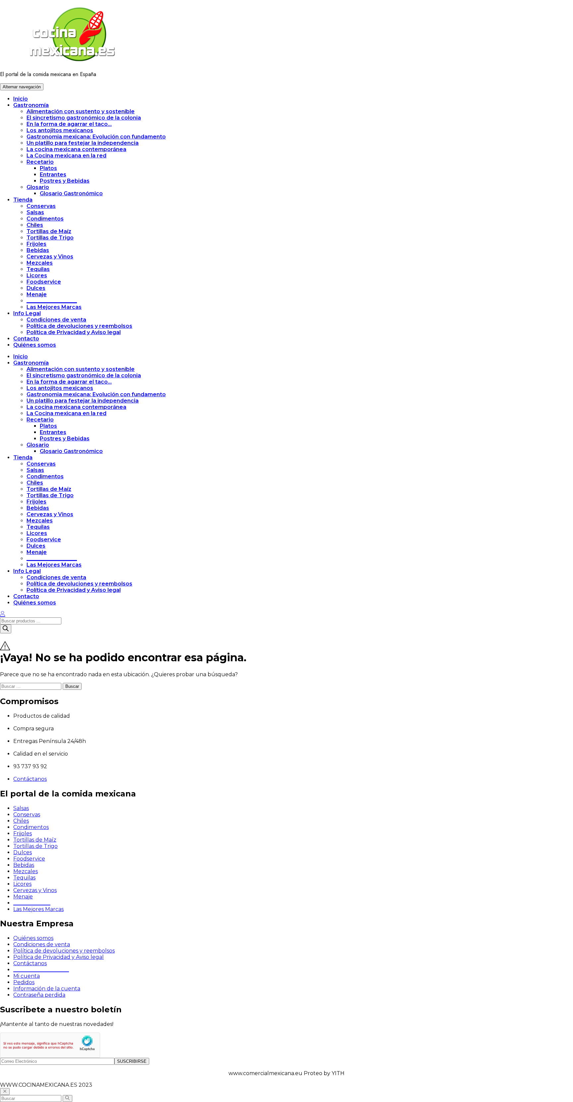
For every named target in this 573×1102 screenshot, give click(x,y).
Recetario (40, 162)
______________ (31, 903)
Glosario (38, 187)
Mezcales (40, 263)
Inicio (20, 99)
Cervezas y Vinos (50, 256)
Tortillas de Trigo (50, 237)
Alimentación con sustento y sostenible (81, 111)
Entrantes (53, 174)
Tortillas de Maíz (49, 231)
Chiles (35, 225)
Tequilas (38, 269)
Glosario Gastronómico (71, 193)
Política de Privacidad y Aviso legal (74, 332)
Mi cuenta (26, 976)
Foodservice (44, 282)
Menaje (37, 294)
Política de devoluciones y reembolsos (79, 326)
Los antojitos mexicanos (60, 130)
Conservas (41, 206)
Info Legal (27, 313)
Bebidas (38, 250)
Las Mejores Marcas (54, 307)
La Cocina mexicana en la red (66, 155)
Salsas (35, 212)
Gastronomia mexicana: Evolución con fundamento (96, 137)
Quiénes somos (34, 345)
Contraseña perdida (39, 995)
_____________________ (41, 969)
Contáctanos (30, 779)
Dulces (36, 288)
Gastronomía (31, 105)
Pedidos (23, 982)
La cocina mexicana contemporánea (76, 149)
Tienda (22, 200)
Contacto (26, 338)
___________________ (52, 301)
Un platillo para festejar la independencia (83, 143)
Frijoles (36, 244)
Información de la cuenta (46, 988)
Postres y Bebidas (65, 181)
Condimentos (45, 219)
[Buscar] (5, 628)
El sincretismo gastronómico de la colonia (84, 118)
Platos (48, 168)
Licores (37, 275)
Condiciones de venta (56, 320)
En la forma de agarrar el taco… (69, 124)
